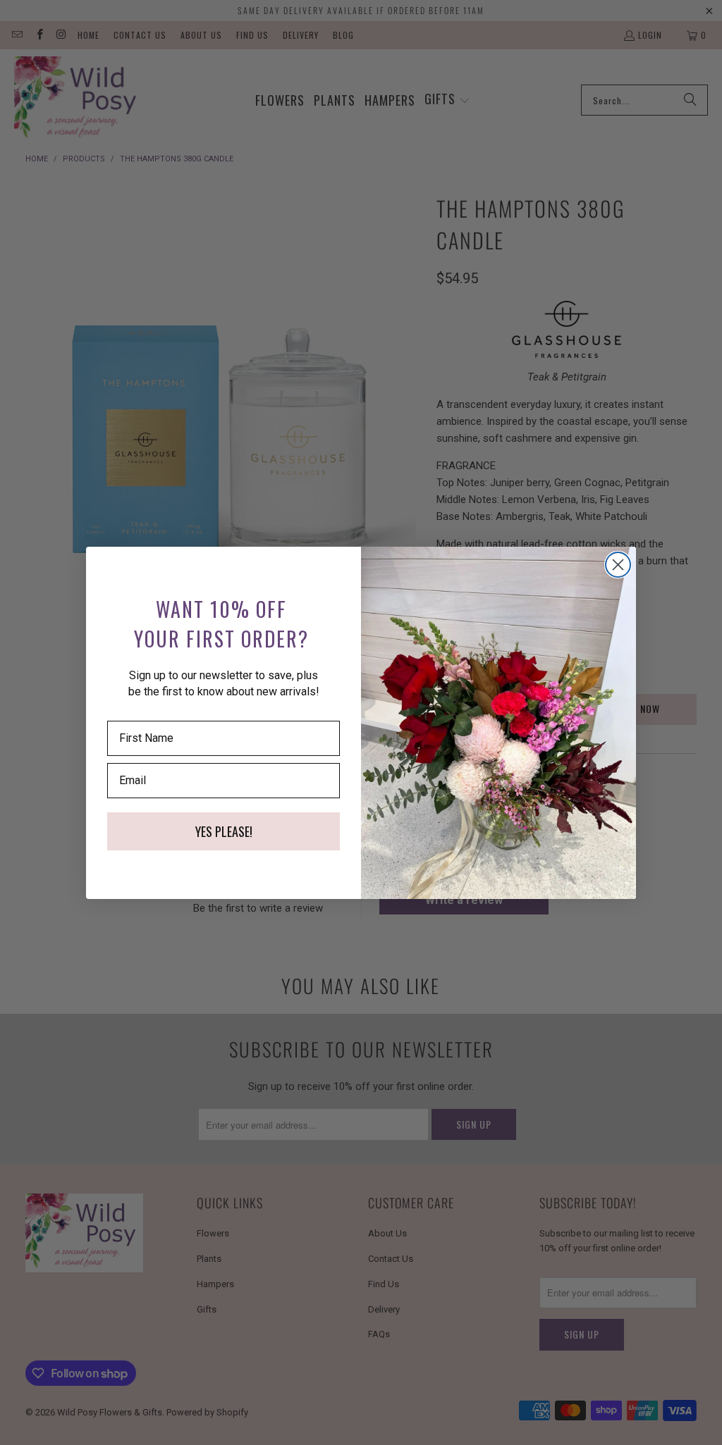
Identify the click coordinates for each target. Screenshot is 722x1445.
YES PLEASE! (223, 831)
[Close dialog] (618, 564)
